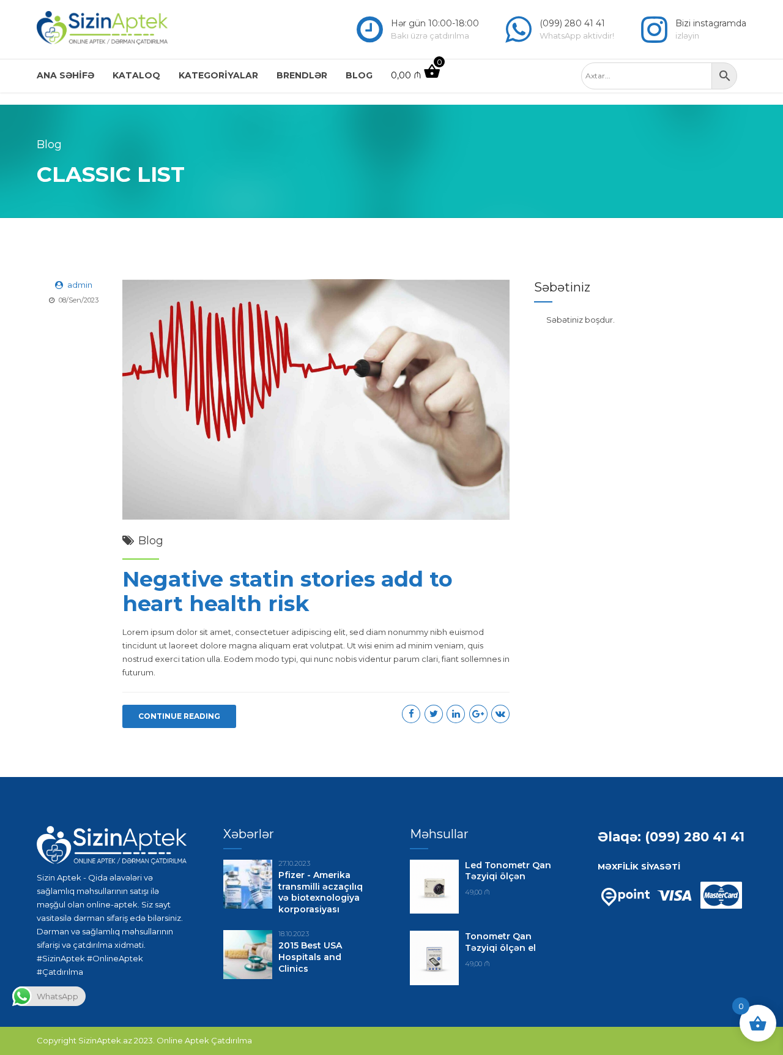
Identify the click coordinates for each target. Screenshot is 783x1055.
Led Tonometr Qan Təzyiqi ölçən (508, 871)
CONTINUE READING (179, 716)
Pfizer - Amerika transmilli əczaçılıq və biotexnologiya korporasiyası (320, 892)
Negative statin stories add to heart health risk (287, 591)
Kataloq (136, 75)
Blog (359, 75)
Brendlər (301, 75)
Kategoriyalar (218, 75)
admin (79, 285)
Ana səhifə (65, 75)
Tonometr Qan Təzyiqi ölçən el (500, 942)
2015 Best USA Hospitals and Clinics (310, 957)
